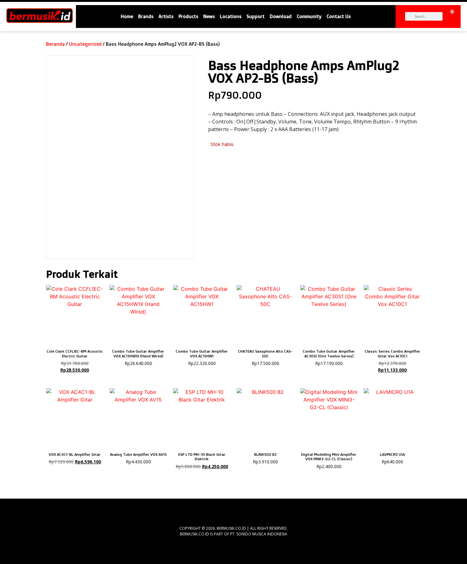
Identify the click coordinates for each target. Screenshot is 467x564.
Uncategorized (85, 44)
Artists (166, 16)
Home (127, 16)
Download (281, 16)
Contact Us (339, 16)
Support (256, 16)
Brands (145, 16)
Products (188, 16)
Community (309, 16)
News (209, 16)
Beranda (55, 44)
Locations (230, 16)
